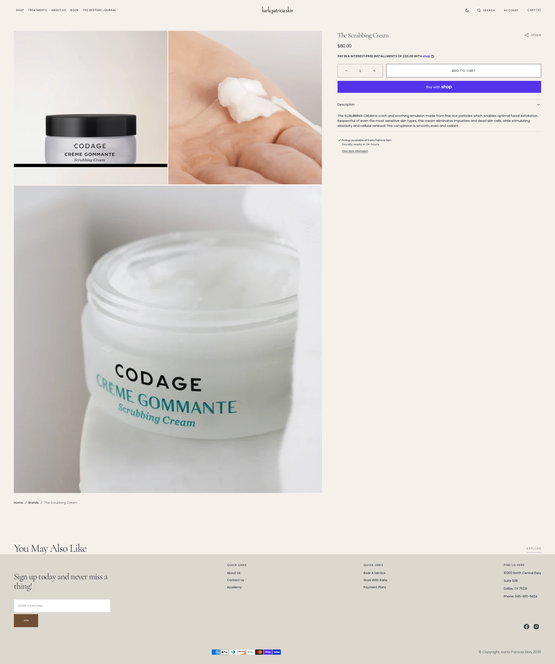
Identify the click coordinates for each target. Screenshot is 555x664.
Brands (33, 502)
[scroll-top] (545, 654)
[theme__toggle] (467, 10)
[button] (486, 10)
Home (18, 502)
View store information (355, 151)
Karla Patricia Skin (516, 651)
